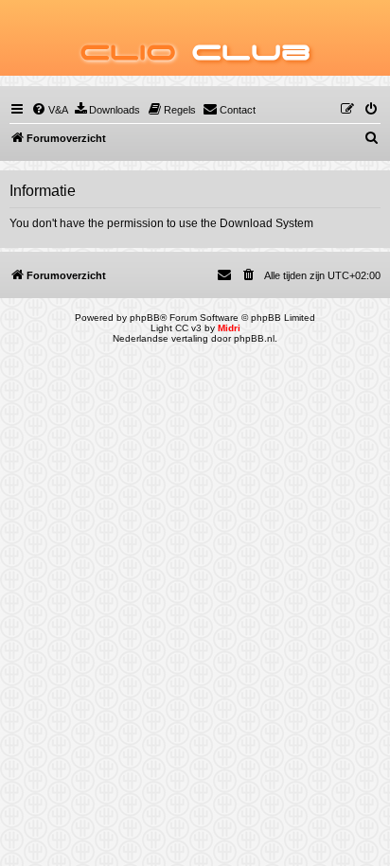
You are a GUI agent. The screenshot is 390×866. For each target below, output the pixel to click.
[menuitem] (49, 109)
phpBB (145, 317)
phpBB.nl (254, 338)
